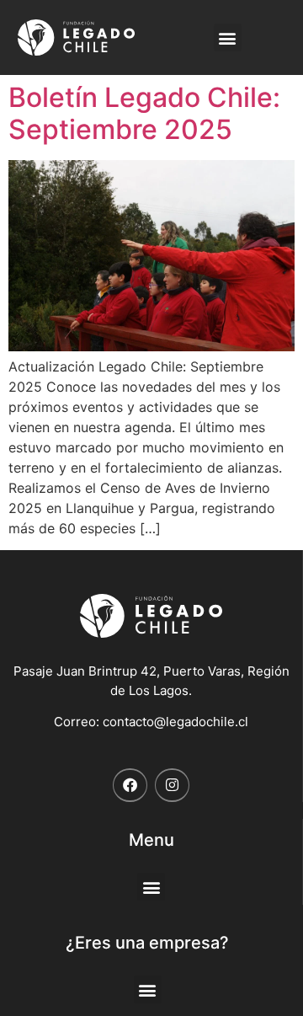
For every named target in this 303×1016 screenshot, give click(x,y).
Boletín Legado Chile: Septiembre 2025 (144, 113)
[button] (228, 37)
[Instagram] (172, 785)
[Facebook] (130, 785)
